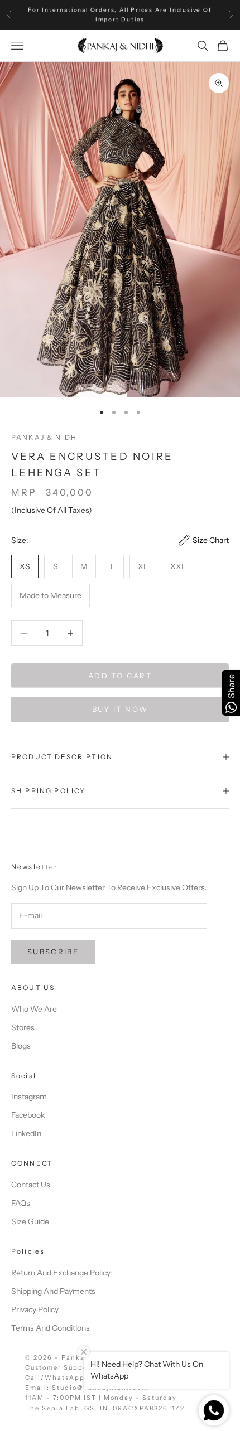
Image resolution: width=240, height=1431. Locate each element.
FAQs (20, 1203)
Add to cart (120, 675)
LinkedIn (26, 1133)
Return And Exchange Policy (61, 1273)
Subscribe (53, 951)
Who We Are (34, 1009)
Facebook (28, 1115)
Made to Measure (50, 595)
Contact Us (30, 1185)
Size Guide (30, 1221)
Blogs (21, 1046)
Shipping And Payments (53, 1291)
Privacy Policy (35, 1309)
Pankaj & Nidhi (45, 437)
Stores (23, 1027)
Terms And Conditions (50, 1328)
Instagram (29, 1097)
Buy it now (120, 709)
